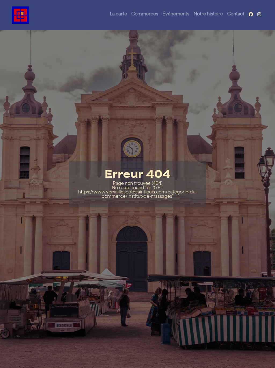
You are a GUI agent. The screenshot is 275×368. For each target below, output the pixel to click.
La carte (118, 14)
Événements (175, 14)
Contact (235, 14)
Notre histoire (208, 14)
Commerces (144, 14)
